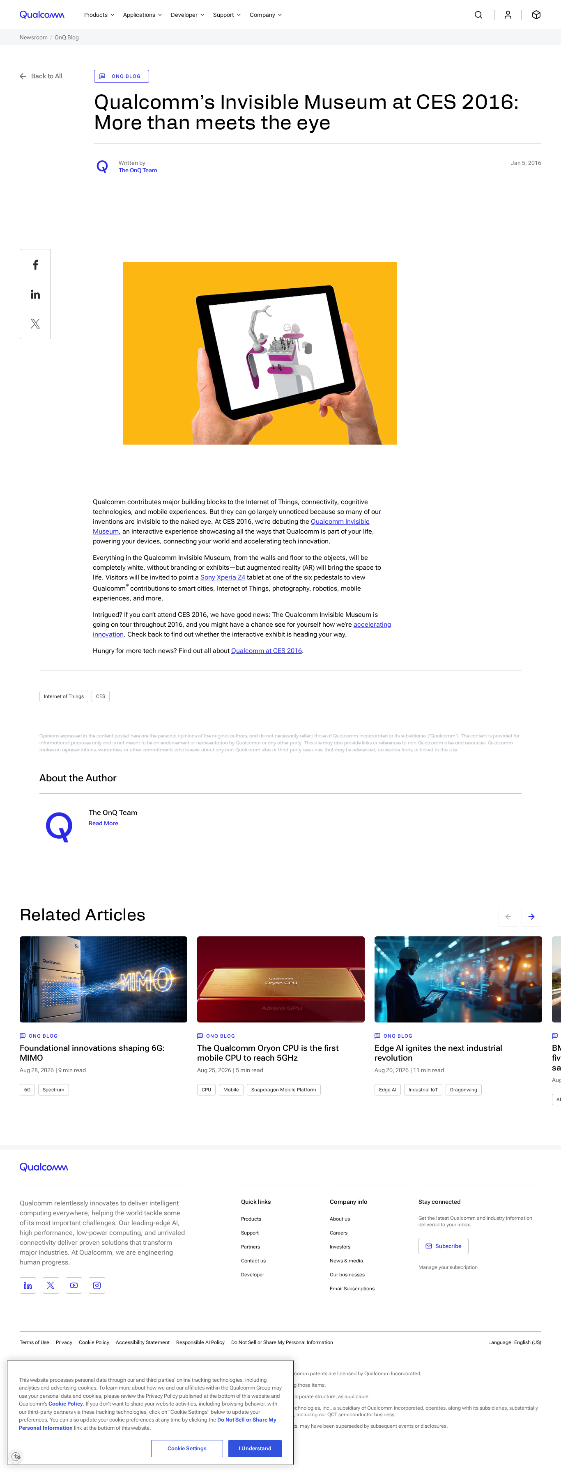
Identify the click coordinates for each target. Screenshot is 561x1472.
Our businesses (347, 1275)
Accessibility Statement (143, 1342)
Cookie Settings (187, 1448)
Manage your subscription (448, 1267)
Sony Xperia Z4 (222, 577)
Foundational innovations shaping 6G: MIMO (92, 1053)
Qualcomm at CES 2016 (266, 651)
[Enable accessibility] (15, 1456)
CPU (206, 1090)
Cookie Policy (94, 1342)
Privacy (64, 1342)
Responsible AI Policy (200, 1342)
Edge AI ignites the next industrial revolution (438, 1053)
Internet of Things (64, 696)
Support (250, 1233)
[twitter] (35, 323)
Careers (338, 1233)
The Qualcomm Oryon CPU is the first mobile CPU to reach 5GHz (268, 1053)
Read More (103, 823)
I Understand (255, 1448)
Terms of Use (34, 1342)
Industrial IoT (423, 1090)
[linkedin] (35, 294)
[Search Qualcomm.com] (480, 15)
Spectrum (53, 1090)
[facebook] (35, 264)
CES (100, 696)
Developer (252, 1275)
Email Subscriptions (352, 1289)
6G (27, 1090)
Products (251, 1219)
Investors (340, 1247)
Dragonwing (463, 1090)
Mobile (231, 1090)
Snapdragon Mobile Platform (283, 1090)
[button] (282, 1342)
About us (340, 1219)
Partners (250, 1247)
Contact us (253, 1261)
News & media (346, 1261)
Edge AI (387, 1090)
